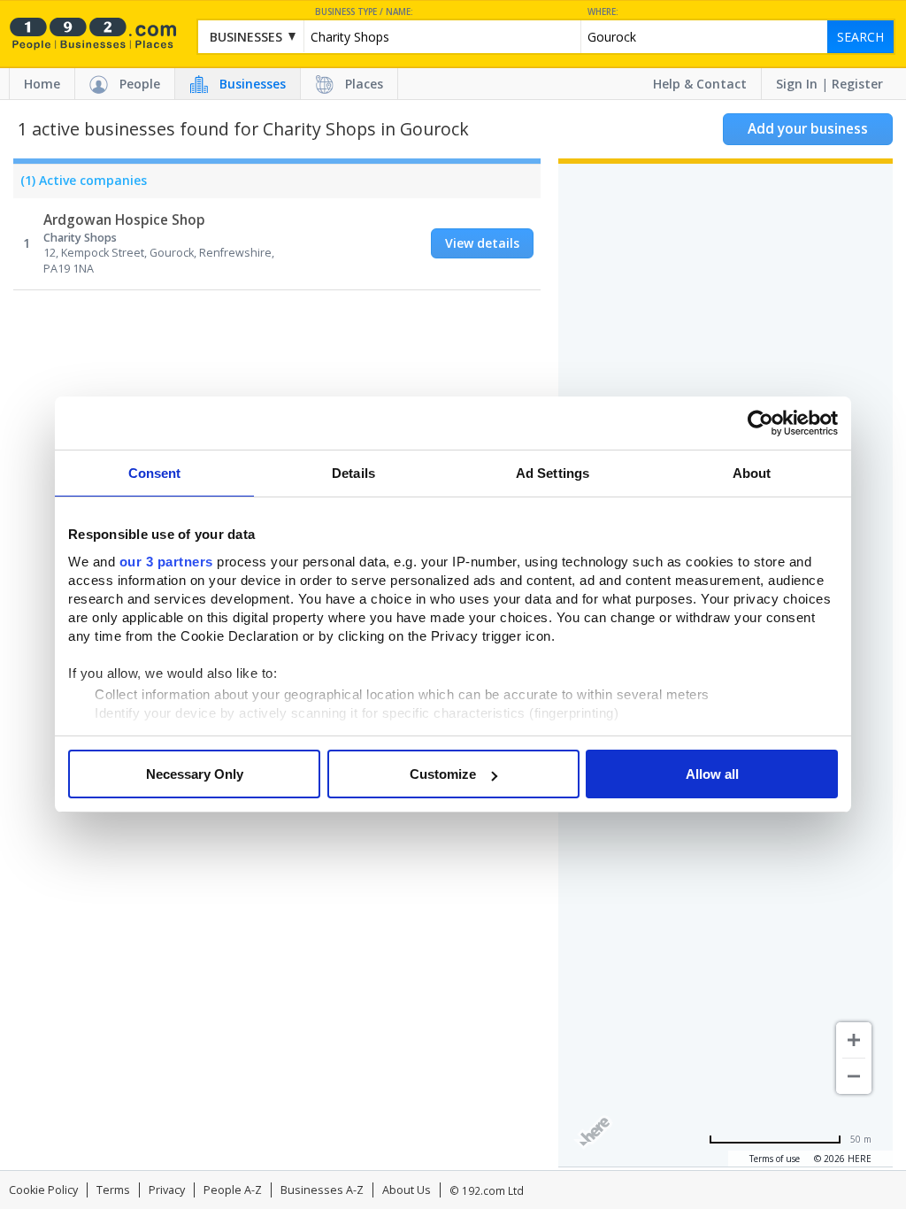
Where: (602, 12)
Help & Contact (700, 83)
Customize (443, 774)
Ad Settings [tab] (552, 473)
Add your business (808, 128)
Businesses (252, 83)
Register (857, 83)
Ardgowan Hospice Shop (124, 220)
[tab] (80, 185)
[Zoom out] (853, 1076)
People (139, 83)
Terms (113, 1189)
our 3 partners (166, 561)
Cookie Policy (43, 1189)
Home (42, 83)
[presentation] (80, 185)
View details (482, 243)
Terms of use (774, 1158)
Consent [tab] (154, 473)
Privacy (167, 1189)
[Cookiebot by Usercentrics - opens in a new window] (760, 423)
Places (364, 83)
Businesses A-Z (322, 1189)
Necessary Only (194, 774)
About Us (406, 1189)
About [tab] (752, 473)
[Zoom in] (853, 1040)
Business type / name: (364, 12)
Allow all (712, 774)
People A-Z (232, 1189)
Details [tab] (353, 473)
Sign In (797, 83)
